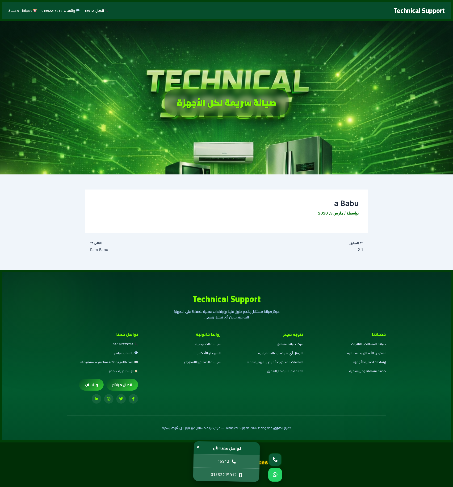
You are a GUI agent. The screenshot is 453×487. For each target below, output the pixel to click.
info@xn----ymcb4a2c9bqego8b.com (107, 362)
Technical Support (419, 10)
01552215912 (224, 475)
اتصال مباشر (122, 384)
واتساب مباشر (124, 353)
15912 (223, 461)
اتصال (100, 10)
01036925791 (123, 344)
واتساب (70, 10)
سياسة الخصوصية (208, 344)
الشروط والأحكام (209, 353)
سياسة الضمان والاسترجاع (202, 362)
